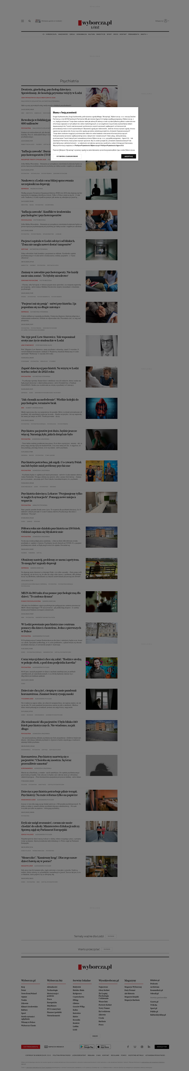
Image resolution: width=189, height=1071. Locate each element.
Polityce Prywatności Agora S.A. (112, 145)
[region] (94, 134)
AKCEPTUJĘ (129, 156)
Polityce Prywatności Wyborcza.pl (87, 145)
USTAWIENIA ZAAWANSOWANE (67, 156)
